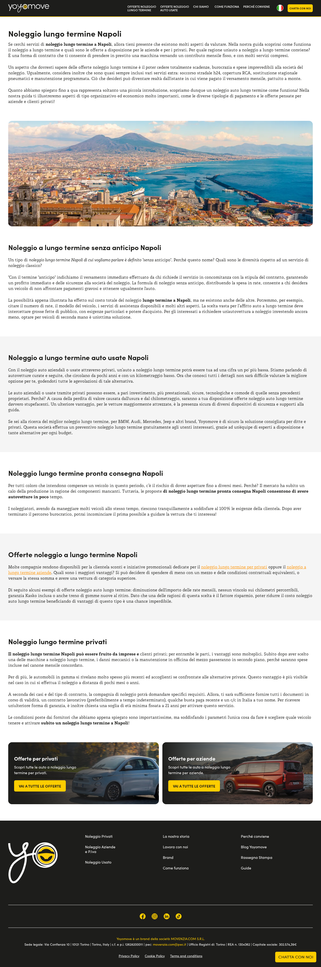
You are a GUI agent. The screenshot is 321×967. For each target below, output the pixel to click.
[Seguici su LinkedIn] (167, 916)
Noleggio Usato (98, 862)
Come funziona (176, 867)
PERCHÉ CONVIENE (256, 6)
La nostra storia (176, 836)
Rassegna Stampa (256, 857)
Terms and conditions (186, 956)
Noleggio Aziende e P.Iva (100, 849)
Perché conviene (255, 836)
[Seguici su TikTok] (179, 916)
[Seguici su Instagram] (155, 916)
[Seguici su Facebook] (143, 916)
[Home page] (33, 862)
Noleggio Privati (99, 836)
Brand (168, 857)
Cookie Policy (155, 956)
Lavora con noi (175, 846)
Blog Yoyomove (254, 846)
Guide (246, 867)
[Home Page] (28, 8)
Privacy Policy (129, 956)
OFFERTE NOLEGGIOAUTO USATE (174, 8)
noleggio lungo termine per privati (234, 567)
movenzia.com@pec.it (169, 944)
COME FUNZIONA (227, 6)
